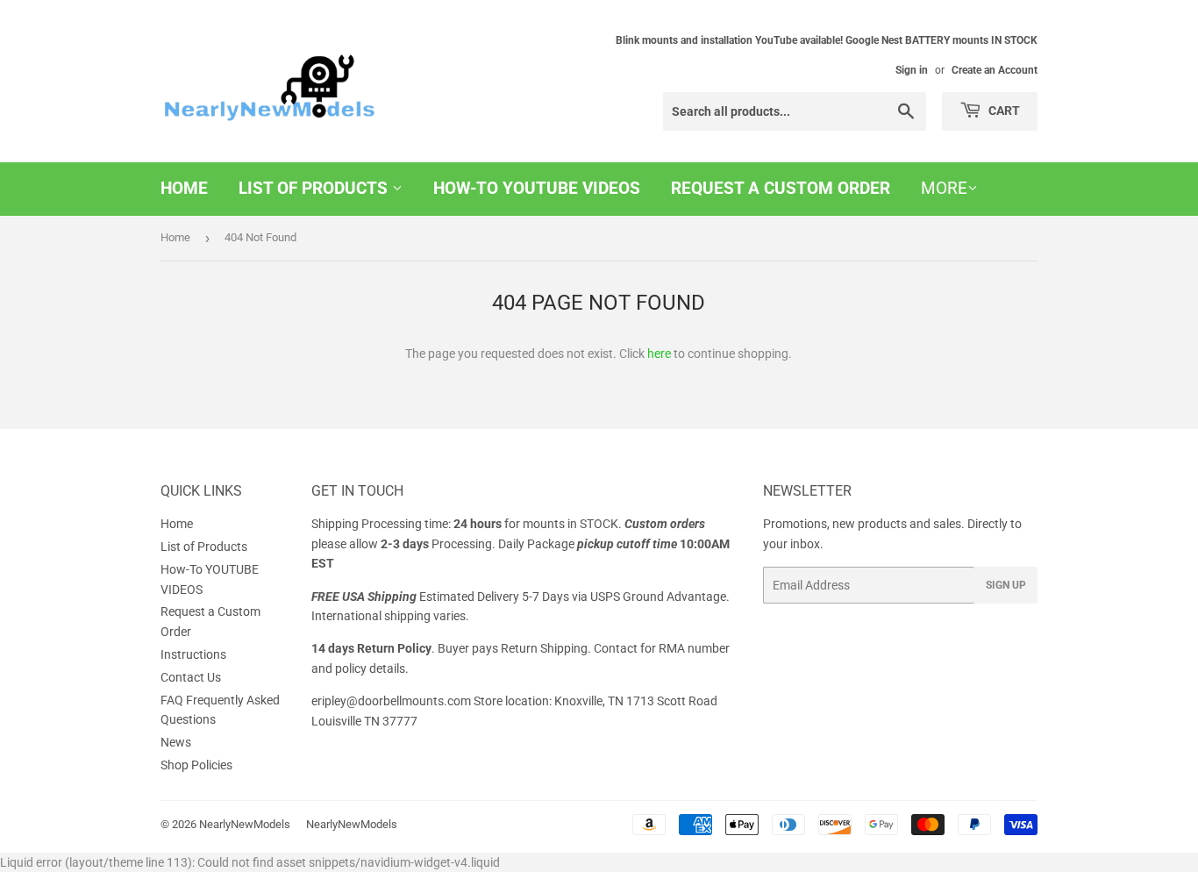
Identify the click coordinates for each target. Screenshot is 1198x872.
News (175, 742)
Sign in (911, 70)
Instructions (193, 654)
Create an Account (995, 70)
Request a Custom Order (780, 188)
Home (184, 188)
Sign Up (1006, 585)
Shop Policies (196, 765)
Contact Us (190, 677)
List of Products (315, 188)
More (944, 188)
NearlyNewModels (244, 824)
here (659, 354)
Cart (1003, 111)
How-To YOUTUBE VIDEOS (536, 188)
